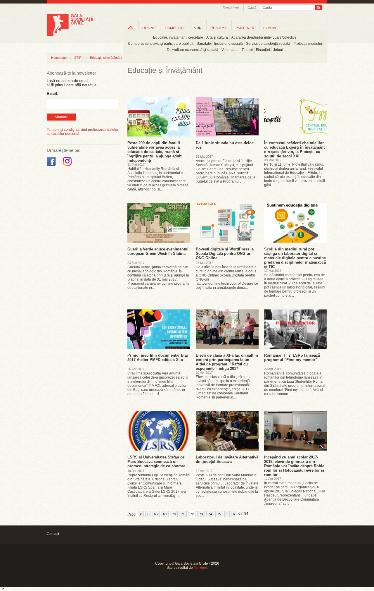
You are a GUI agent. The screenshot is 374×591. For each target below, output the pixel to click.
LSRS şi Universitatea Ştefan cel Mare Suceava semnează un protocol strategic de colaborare (156, 461)
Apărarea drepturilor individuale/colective (264, 37)
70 (174, 514)
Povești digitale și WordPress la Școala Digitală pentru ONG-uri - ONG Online (225, 253)
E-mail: (52, 94)
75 (219, 514)
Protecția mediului (307, 44)
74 (210, 514)
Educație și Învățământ (106, 57)
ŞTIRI (198, 28)
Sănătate (204, 44)
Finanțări (263, 50)
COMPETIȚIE (175, 28)
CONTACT (271, 28)
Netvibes (201, 568)
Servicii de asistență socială (268, 44)
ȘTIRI (78, 57)
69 (165, 514)
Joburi (278, 50)
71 (183, 514)
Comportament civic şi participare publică (160, 44)
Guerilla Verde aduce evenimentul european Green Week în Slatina (157, 251)
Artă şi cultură (217, 37)
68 (155, 514)
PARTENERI (245, 28)
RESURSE (219, 28)
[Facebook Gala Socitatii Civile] (52, 166)
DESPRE (149, 28)
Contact (53, 534)
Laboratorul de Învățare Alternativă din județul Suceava (227, 459)
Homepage (59, 57)
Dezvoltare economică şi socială (192, 50)
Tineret (247, 50)
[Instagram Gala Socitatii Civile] (68, 166)
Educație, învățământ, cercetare (178, 37)
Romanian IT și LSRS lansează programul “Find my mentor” (292, 357)
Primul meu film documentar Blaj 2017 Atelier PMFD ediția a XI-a (157, 357)
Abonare (61, 117)
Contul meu (231, 7)
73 (201, 514)
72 (192, 514)
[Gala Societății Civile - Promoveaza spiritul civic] (70, 35)
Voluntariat (229, 50)
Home (130, 28)
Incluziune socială (228, 44)
